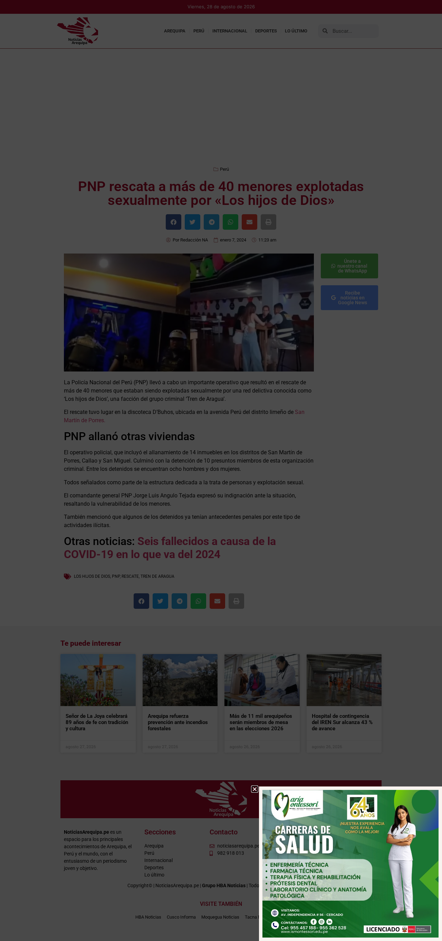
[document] (221, 470)
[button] (254, 789)
